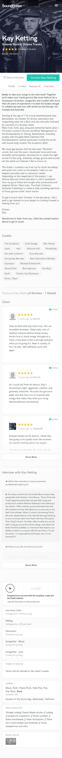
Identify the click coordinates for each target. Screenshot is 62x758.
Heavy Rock (25, 688)
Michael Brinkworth (30, 263)
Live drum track (13, 610)
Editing (9, 620)
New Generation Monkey (42, 258)
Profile (11, 86)
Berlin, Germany (10, 53)
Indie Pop (37, 688)
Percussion (11, 631)
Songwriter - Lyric (14, 651)
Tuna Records (36, 253)
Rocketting (51, 248)
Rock (19, 691)
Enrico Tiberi (11, 278)
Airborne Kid (33, 248)
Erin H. (37, 318)
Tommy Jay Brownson (27, 273)
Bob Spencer (29, 268)
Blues (8, 688)
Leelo (7, 248)
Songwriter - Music (15, 641)
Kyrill (7, 273)
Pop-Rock (10, 691)
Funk (15, 688)
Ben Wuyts (49, 243)
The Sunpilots (12, 243)
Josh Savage (31, 243)
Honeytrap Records (14, 258)
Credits (22, 86)
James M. (38, 428)
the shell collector (14, 253)
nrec (18, 248)
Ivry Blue (46, 268)
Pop (45, 688)
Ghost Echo (11, 268)
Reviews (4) (35, 86)
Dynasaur (9, 263)
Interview (49, 86)
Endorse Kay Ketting (15, 293)
